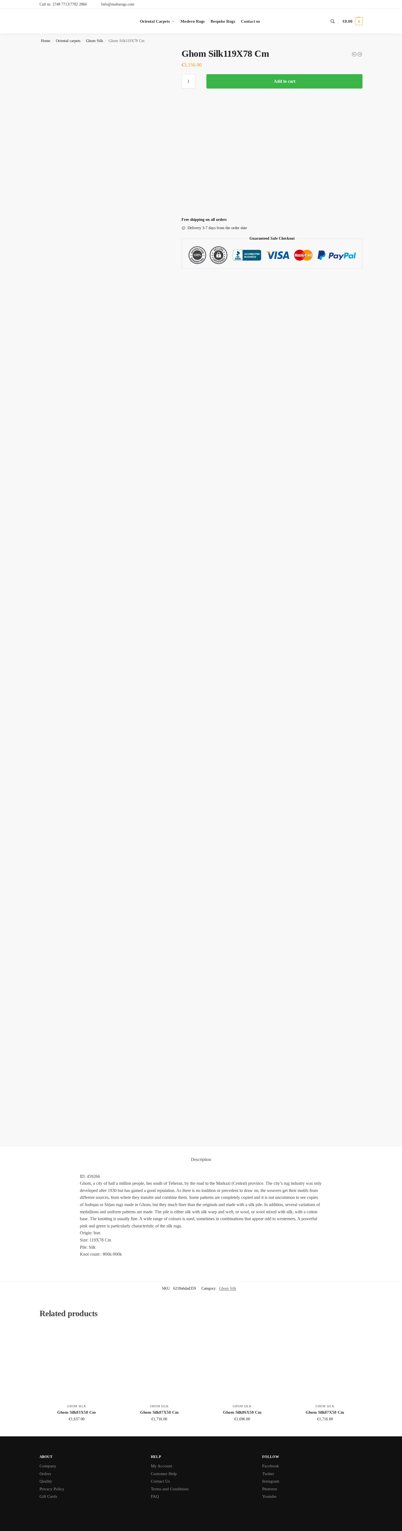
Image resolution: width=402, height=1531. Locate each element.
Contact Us (160, 1481)
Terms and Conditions (170, 1489)
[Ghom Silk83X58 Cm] (77, 1363)
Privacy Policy (52, 1489)
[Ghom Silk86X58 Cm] (242, 1363)
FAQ (155, 1496)
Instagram (270, 1481)
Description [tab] (201, 1159)
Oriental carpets (68, 41)
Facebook (270, 1466)
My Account (161, 1466)
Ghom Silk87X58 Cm (159, 1412)
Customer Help (164, 1473)
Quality (46, 1481)
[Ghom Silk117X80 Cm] (359, 54)
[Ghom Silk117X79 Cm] (354, 54)
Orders (45, 1473)
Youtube (269, 1496)
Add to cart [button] (76, 1431)
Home (45, 41)
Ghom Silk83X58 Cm (76, 1412)
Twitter (268, 1473)
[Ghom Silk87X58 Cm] (159, 1363)
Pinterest (269, 1489)
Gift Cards (48, 1496)
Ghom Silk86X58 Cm (242, 1412)
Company (48, 1466)
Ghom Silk (94, 41)
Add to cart (284, 81)
